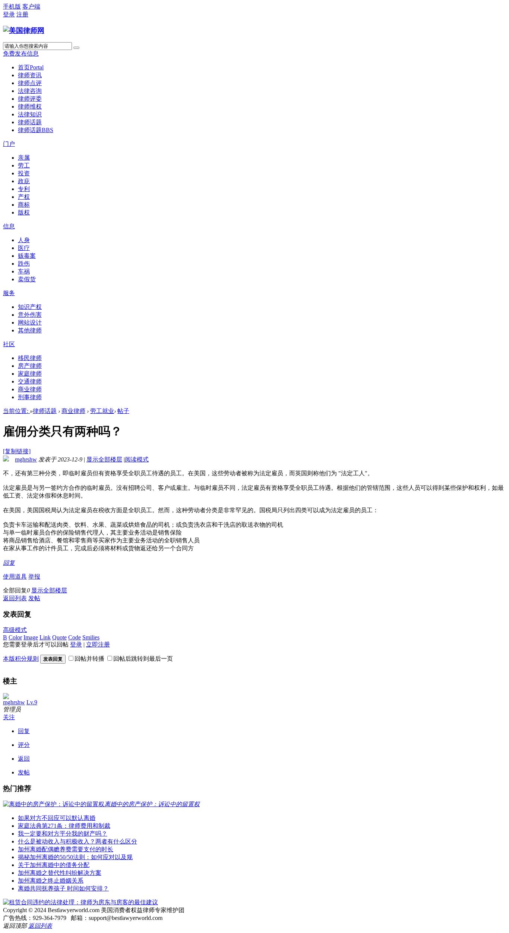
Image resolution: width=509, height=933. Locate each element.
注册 (22, 14)
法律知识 (30, 114)
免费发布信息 (21, 53)
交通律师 (30, 381)
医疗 (24, 248)
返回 (24, 758)
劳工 (24, 165)
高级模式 (15, 630)
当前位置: (16, 411)
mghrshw (26, 459)
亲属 (24, 157)
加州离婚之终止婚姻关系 (50, 880)
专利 (24, 189)
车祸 (24, 271)
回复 (9, 563)
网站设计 (30, 322)
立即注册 (98, 644)
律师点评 (30, 83)
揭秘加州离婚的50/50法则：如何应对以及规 (75, 857)
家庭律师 (30, 373)
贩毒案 (27, 256)
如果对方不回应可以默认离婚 (56, 818)
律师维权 (30, 106)
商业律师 (30, 389)
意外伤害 (30, 314)
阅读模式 (137, 459)
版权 (24, 212)
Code (74, 637)
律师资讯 (30, 75)
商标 (24, 204)
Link (45, 637)
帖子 (123, 411)
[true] (76, 48)
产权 (24, 197)
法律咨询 (30, 91)
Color (15, 637)
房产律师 (30, 366)
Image (30, 637)
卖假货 (27, 279)
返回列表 (15, 598)
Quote (59, 637)
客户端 (31, 6)
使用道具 (15, 576)
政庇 (24, 181)
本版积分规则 (21, 658)
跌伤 (24, 263)
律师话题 (30, 122)
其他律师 (30, 330)
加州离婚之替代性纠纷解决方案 (59, 873)
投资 (24, 173)
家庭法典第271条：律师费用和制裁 (64, 826)
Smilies (90, 637)
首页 (31, 67)
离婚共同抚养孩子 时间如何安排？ (63, 888)
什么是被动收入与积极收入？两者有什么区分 (77, 841)
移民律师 (30, 358)
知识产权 (30, 307)
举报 (34, 576)
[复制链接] (17, 451)
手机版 (12, 6)
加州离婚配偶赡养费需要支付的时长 (65, 849)
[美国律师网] (23, 30)
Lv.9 (31, 702)
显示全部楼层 (104, 459)
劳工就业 (102, 411)
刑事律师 (30, 397)
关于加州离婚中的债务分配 (53, 865)
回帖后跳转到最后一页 (143, 658)
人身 (24, 240)
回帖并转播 (89, 658)
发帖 (34, 598)
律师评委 (30, 99)
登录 (9, 14)
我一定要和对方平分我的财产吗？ (62, 833)
